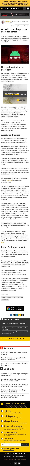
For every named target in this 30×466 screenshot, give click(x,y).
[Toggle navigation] (28, 8)
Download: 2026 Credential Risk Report (13, 339)
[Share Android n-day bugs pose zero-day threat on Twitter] (18, 25)
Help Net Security (21, 456)
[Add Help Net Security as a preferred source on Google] (27, 25)
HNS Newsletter (10, 416)
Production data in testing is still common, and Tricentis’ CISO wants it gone (14, 385)
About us (18, 459)
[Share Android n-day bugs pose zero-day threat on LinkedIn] (21, 25)
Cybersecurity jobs (10, 432)
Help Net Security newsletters (12, 1)
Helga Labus (8, 21)
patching (9, 180)
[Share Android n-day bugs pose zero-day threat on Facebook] (16, 25)
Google (14, 297)
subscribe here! (22, 4)
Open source (8, 439)
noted (2, 242)
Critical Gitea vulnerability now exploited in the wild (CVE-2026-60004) (14, 380)
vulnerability (5, 299)
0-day (3, 297)
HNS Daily (7, 411)
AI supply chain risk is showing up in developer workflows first (12, 396)
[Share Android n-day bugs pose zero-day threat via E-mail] (24, 25)
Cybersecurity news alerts (13, 426)
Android (9, 297)
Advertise (23, 459)
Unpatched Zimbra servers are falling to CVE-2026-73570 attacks (13, 391)
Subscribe (25, 445)
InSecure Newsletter (11, 421)
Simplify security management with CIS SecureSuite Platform (13, 358)
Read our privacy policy (9, 459)
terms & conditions (8, 450)
